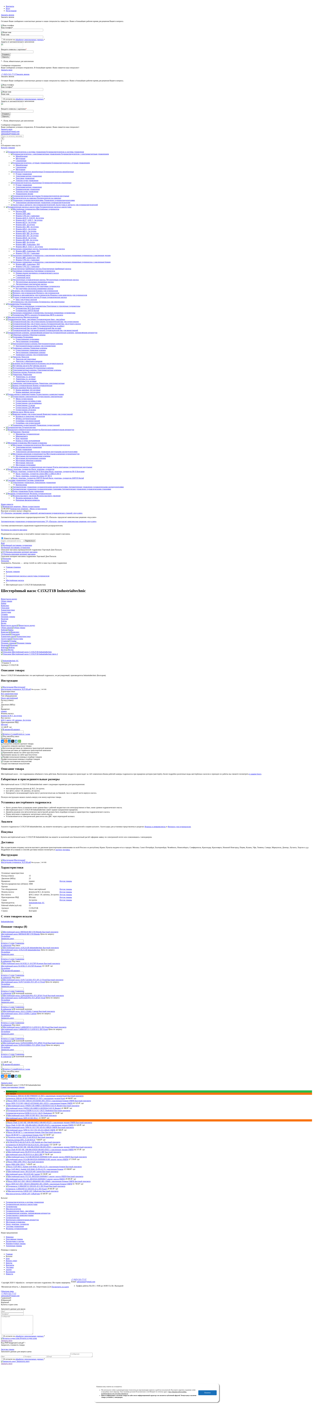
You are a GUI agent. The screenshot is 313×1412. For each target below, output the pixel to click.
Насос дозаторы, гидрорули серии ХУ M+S (34, 476)
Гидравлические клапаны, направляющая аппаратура (28, 1213)
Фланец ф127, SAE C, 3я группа (29, 220)
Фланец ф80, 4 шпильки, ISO (28, 244)
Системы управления (15, 1226)
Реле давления (22, 438)
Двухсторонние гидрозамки (27, 341)
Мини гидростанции (24, 399)
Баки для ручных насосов (26, 299)
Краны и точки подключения (28, 441)
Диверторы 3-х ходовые (26, 377)
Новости (9, 1274)
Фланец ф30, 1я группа (25, 225)
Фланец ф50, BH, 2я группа (27, 233)
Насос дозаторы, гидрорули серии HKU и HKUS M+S (38, 474)
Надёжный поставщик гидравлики (15, 547)
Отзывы (4, 641)
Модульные (20, 158)
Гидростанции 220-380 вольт (28, 407)
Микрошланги (22, 436)
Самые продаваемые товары (13, 1087)
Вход (8, 8)
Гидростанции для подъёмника (29, 403)
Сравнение (19, 943)
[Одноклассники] (5, 741)
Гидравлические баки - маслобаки (20, 1211)
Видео (3, 650)
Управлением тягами (24, 194)
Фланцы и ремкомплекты (155, 827)
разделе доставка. (63, 850)
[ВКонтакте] (2, 741)
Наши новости (7, 504)
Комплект (5, 632)
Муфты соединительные (26, 419)
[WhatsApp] (19, 741)
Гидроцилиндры (13, 1218)
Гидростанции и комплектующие (20, 1215)
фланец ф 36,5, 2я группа (11, 716)
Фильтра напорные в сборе (27, 498)
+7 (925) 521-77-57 (8, 74)
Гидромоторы (11, 1207)
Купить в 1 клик (23, 734)
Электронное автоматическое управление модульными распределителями (47, 452)
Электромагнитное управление (29, 176)
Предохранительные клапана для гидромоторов (36, 346)
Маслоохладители (13, 1209)
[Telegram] (16, 741)
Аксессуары (6, 639)
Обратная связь (7, 1291)
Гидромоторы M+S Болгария (28, 308)
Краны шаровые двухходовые (28, 390)
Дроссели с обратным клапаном (29, 361)
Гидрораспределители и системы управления (25, 1202)
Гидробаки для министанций (28, 421)
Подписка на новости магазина (14, 530)
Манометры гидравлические (27, 434)
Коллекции (10, 1272)
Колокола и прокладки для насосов (30, 416)
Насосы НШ (21, 211)
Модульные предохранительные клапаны (33, 456)
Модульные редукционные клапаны (31, 458)
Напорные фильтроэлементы (28, 500)
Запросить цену (23, 1361)
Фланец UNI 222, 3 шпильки (27, 216)
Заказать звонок (7, 15)
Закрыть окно (6, 70)
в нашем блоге (255, 774)
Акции (9, 1269)
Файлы (4, 647)
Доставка (10, 1267)
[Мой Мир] (9, 741)
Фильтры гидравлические (16, 1229)
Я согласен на (24, 40)
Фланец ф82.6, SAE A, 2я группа (29, 247)
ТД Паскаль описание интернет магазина (18, 554)
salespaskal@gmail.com (10, 131)
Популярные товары (14, 1239)
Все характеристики (9, 694)
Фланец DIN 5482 (23, 213)
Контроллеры (21, 485)
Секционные (21, 161)
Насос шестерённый (9, 698)
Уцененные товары (14, 1246)
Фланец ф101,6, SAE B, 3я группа (30, 218)
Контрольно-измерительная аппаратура (22, 1220)
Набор (3, 630)
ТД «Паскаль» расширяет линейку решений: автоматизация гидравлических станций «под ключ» (42, 513)
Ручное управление (24, 174)
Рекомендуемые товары (16, 1243)
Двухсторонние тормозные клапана (30, 352)
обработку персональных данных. (29, 40)
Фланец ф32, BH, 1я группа (27, 227)
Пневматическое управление (28, 189)
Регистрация (11, 11)
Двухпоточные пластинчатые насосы (31, 284)
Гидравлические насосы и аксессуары (21, 1204)
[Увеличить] (26, 652)
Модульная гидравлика (15, 1222)
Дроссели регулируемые (26, 359)
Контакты (10, 6)
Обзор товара (6, 628)
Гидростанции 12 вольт (25, 405)
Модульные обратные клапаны (28, 460)
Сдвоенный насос (23, 275)
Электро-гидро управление (27, 180)
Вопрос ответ (11, 1261)
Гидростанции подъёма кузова (28, 401)
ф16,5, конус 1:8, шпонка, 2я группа (16, 720)
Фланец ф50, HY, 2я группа (27, 236)
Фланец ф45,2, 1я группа (26, 231)
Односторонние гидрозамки (27, 339)
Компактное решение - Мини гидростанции (28, 509)
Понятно (207, 1393)
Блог (3, 543)
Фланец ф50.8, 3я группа (26, 238)
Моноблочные (22, 156)
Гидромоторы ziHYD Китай (27, 310)
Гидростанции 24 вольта (26, 410)
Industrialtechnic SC (37, 903)
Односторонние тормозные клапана (31, 350)
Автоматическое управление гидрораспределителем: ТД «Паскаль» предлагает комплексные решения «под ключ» (49, 521)
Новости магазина (11, 538)
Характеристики (8, 636)
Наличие (4, 645)
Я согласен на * (24, 1336)
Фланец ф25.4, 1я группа (26, 222)
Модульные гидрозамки (26, 465)
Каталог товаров (8, 148)
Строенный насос (23, 277)
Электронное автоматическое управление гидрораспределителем (43, 202)
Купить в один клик (28, 1338)
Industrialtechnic (7, 922)
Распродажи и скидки (15, 1241)
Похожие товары (8, 643)
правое (4, 711)
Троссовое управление (25, 178)
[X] (12, 741)
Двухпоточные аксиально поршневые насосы (35, 282)
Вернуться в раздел (9, 625)
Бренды (9, 1263)
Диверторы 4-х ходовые (26, 379)
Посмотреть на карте (60, 1287)
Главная (9, 1254)
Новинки (10, 1237)
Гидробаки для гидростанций (28, 423)
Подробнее (5, 936)
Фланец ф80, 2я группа (25, 242)
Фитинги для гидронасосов (179, 827)
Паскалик (5, 561)
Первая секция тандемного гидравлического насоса (37, 273)
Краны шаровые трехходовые (28, 392)
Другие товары (65, 881)
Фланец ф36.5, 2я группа (26, 229)
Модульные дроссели (24, 463)
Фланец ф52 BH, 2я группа (27, 240)
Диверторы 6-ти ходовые (26, 381)
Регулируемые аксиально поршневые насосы (34, 288)
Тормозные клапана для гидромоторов (32, 355)
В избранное (6, 945)
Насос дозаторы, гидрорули (17, 1224)
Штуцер (4, 724)
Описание (5, 634)
